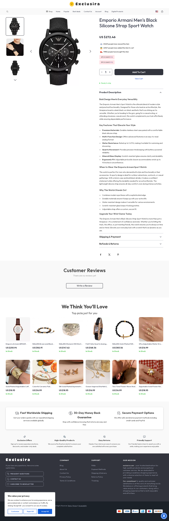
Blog (106, 11)
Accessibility (83, 506)
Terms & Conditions (67, 481)
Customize (15, 511)
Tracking (95, 481)
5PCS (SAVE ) (107, 62)
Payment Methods (99, 469)
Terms (70, 506)
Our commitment (129, 481)
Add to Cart (138, 72)
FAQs (94, 465)
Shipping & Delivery (99, 473)
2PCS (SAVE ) (107, 57)
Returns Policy (97, 477)
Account (98, 11)
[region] (30, 504)
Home (58, 11)
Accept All (45, 511)
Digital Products (117, 11)
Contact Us (88, 11)
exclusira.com (128, 465)
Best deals (76, 11)
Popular (66, 11)
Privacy (75, 506)
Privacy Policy (65, 477)
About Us (63, 469)
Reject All (30, 511)
